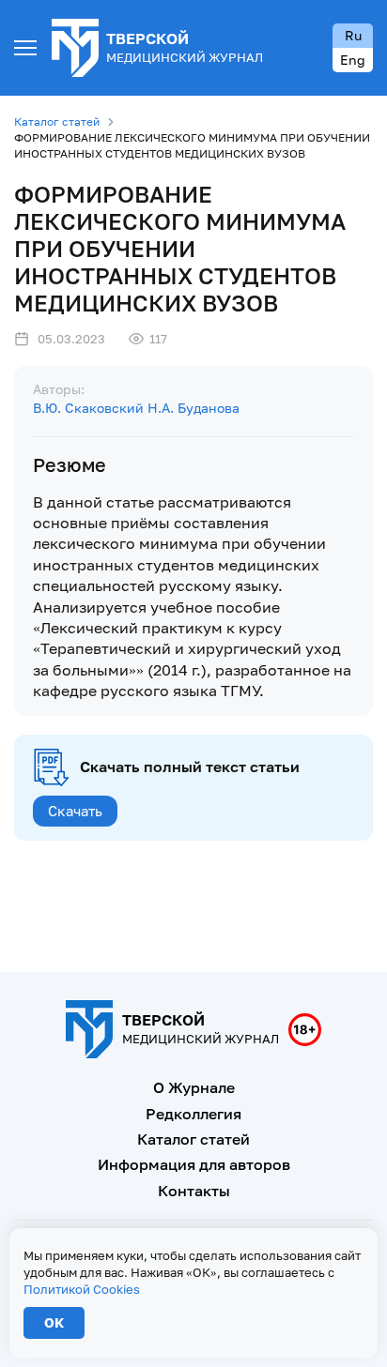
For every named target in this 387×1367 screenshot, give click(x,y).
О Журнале (194, 1087)
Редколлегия (193, 1113)
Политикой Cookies (81, 1289)
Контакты (194, 1190)
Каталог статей (57, 121)
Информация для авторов (194, 1164)
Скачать (75, 810)
